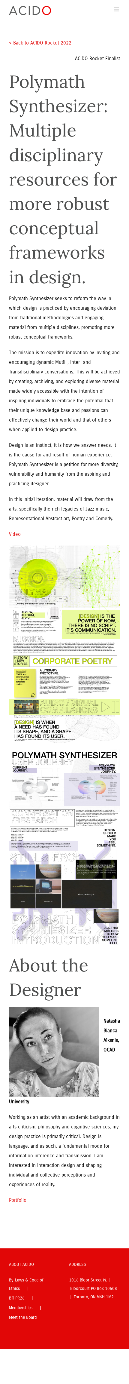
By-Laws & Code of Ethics (26, 1284)
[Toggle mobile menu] (117, 9)
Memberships (20, 1307)
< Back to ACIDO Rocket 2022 (41, 43)
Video (15, 534)
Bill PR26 (17, 1298)
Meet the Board (23, 1317)
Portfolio (17, 1200)
